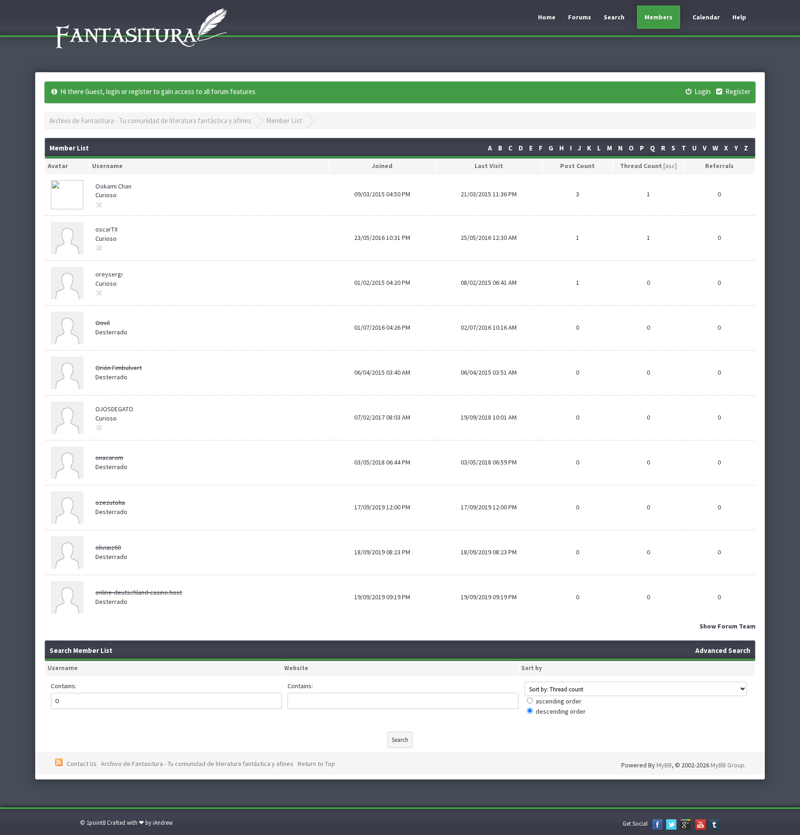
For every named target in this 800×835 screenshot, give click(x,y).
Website (296, 668)
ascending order (558, 701)
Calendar (706, 17)
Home (547, 17)
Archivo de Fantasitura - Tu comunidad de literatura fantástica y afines (150, 120)
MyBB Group (727, 765)
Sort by (531, 668)
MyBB (664, 765)
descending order (561, 711)
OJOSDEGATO (114, 409)
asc (670, 166)
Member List (284, 120)
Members (658, 17)
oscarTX (106, 229)
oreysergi (109, 274)
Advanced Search (722, 650)
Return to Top (316, 764)
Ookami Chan (113, 186)
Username (63, 668)
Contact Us (82, 764)
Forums (579, 17)
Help (739, 17)
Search (614, 17)
